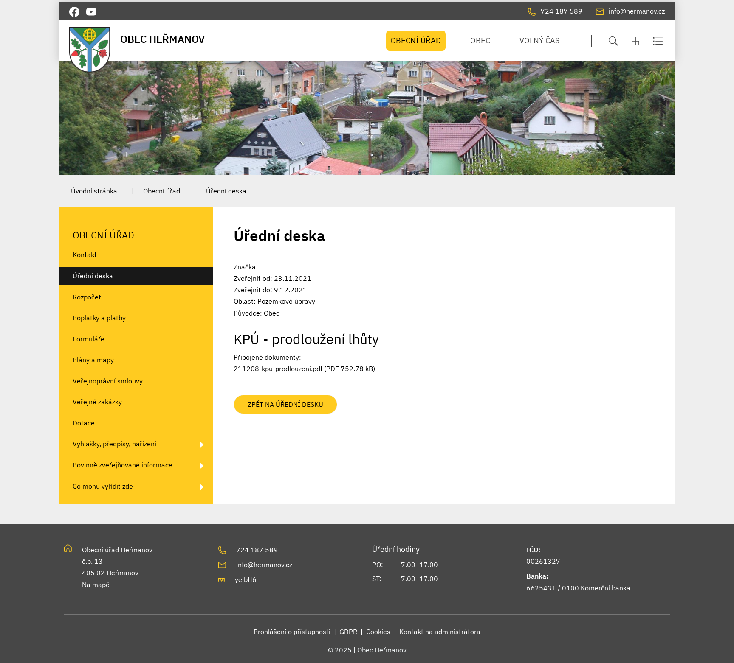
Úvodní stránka (94, 191)
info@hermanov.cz (264, 564)
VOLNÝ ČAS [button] (539, 40)
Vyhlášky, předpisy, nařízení (114, 443)
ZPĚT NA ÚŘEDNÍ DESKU (285, 404)
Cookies (378, 631)
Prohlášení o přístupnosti (292, 631)
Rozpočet (87, 297)
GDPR (348, 631)
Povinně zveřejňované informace (122, 465)
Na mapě (96, 584)
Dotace (84, 423)
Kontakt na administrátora (439, 631)
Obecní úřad (161, 191)
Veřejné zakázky (97, 401)
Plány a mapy (93, 359)
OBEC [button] (480, 40)
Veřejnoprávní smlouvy (108, 381)
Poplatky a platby (99, 317)
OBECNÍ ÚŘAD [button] (415, 40)
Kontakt (85, 254)
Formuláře (88, 339)
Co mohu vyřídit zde (103, 486)
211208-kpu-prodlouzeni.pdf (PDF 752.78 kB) (304, 368)
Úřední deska (226, 191)
